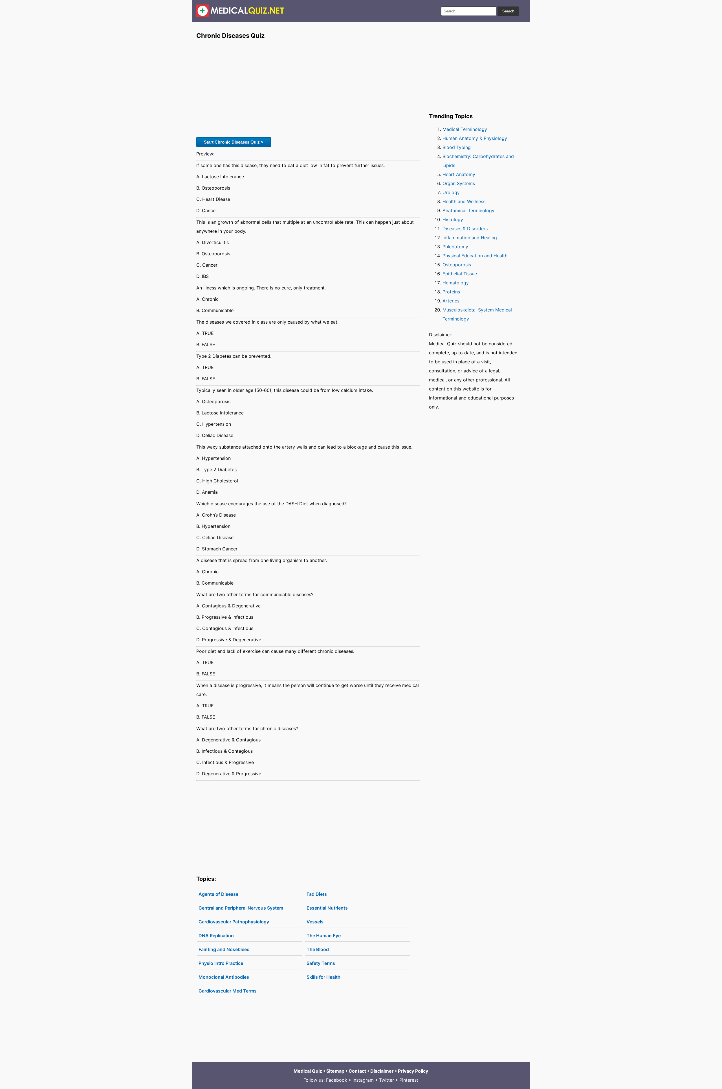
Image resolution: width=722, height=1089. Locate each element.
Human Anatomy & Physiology (475, 138)
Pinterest (408, 1080)
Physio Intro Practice (221, 963)
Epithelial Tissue (460, 273)
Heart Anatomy (459, 174)
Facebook (336, 1080)
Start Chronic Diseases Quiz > (233, 142)
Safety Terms (321, 963)
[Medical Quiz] (240, 11)
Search (508, 11)
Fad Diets (317, 894)
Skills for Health (323, 977)
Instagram (363, 1080)
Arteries (451, 301)
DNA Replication (216, 935)
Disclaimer (382, 1071)
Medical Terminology (465, 129)
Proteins (451, 292)
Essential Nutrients (327, 908)
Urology (451, 192)
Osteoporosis (457, 264)
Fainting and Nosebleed (224, 949)
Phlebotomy (455, 246)
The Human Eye (324, 935)
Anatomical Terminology (468, 210)
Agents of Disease (218, 894)
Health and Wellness (464, 201)
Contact (357, 1071)
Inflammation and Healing (470, 237)
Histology (453, 219)
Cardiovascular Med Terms (228, 991)
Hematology (456, 283)
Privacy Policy (413, 1071)
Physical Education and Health (475, 255)
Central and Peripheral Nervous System (241, 908)
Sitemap (335, 1071)
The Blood (318, 949)
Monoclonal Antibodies (224, 977)
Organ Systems (459, 183)
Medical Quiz (308, 1071)
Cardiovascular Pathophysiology (234, 922)
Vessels (315, 922)
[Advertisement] (308, 88)
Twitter (386, 1080)
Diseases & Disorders (465, 228)
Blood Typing (457, 147)
